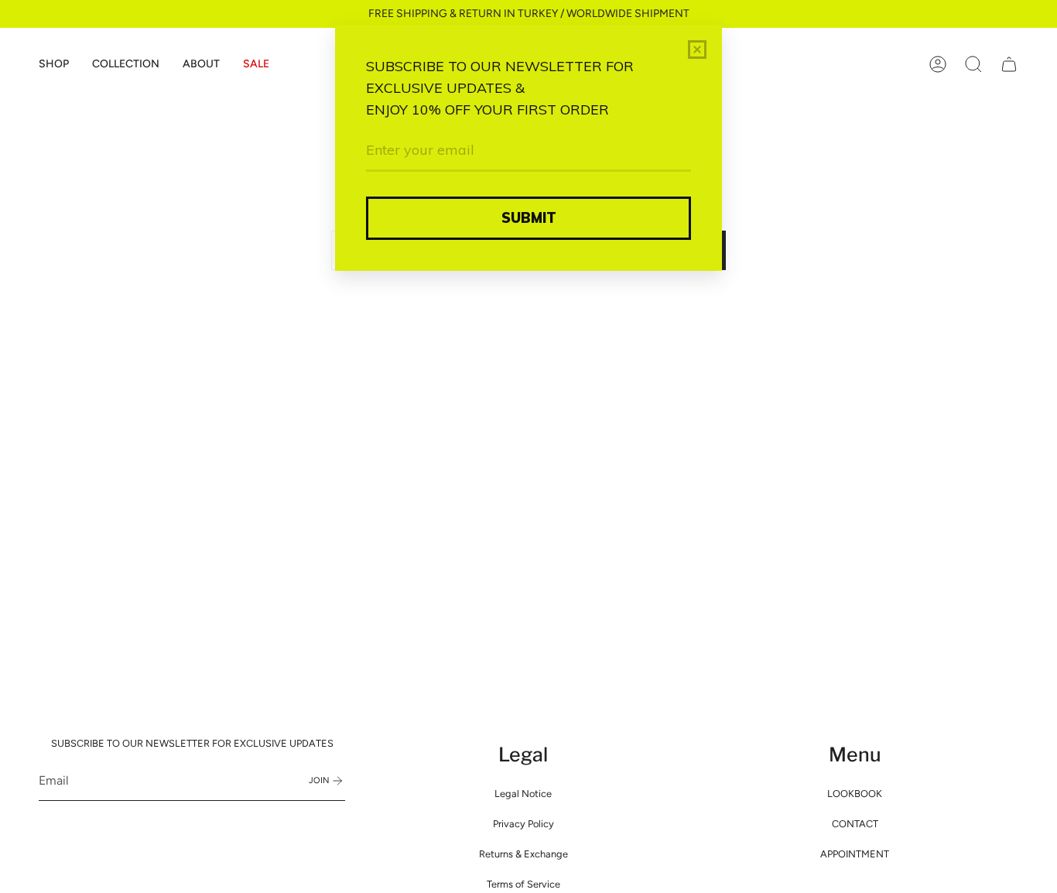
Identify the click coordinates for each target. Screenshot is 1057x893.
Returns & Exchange (523, 854)
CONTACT (855, 824)
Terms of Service (523, 884)
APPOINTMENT (854, 854)
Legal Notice (523, 793)
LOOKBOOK (854, 793)
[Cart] (1009, 64)
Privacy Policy (523, 824)
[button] (53, 64)
